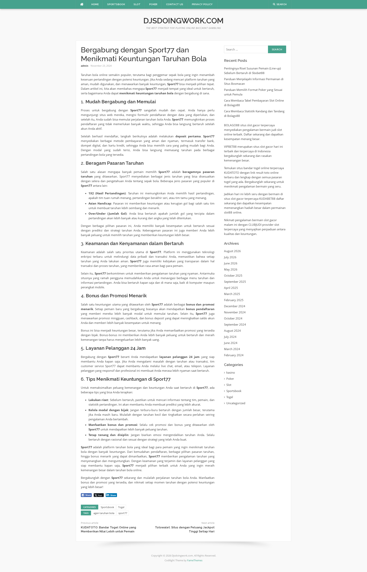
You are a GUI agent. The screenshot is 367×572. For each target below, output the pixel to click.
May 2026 (230, 269)
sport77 (122, 513)
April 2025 (231, 288)
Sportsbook (116, 4)
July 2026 (230, 257)
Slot (137, 4)
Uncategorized (235, 403)
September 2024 (235, 324)
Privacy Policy (202, 4)
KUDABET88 (267, 198)
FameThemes (194, 560)
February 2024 (234, 355)
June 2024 (230, 343)
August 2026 (232, 251)
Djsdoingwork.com (183, 20)
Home (95, 4)
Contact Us (174, 4)
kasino (230, 372)
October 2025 (233, 275)
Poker (153, 4)
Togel (121, 507)
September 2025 (235, 282)
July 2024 (230, 337)
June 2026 (230, 263)
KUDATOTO (231, 172)
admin (84, 65)
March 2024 (232, 349)
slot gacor (253, 125)
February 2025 (234, 300)
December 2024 (234, 306)
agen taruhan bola (103, 513)
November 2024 (235, 312)
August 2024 (232, 330)
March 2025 (232, 294)
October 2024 (233, 318)
